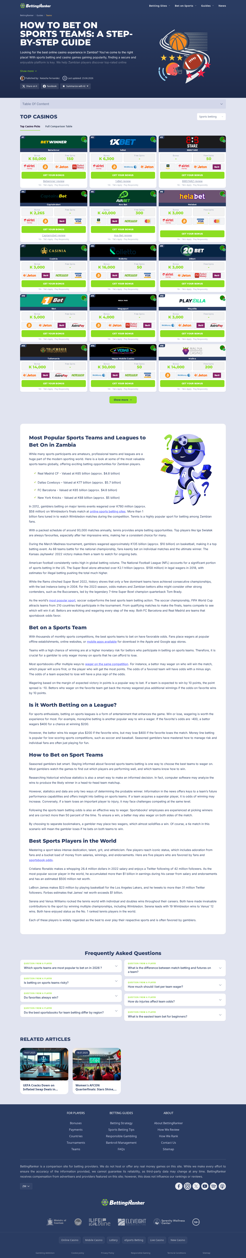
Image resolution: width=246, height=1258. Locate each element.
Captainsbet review (53, 235)
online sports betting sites (108, 511)
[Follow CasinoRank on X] (196, 1186)
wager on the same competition (106, 664)
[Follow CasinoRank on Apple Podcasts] (222, 1186)
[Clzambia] (100, 1222)
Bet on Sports (184, 5)
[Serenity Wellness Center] (169, 1222)
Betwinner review (53, 181)
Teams (75, 1149)
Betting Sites (158, 5)
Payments (76, 1130)
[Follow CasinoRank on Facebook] (178, 1186)
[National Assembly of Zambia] (78, 1222)
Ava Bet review (123, 235)
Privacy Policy (107, 1252)
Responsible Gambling (121, 1136)
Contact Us (168, 1143)
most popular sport (62, 600)
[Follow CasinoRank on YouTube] (205, 1186)
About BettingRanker (168, 1123)
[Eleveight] (132, 1222)
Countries (76, 1136)
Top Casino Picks (30, 126)
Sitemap (168, 1149)
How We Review (168, 1130)
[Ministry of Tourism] (56, 1222)
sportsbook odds (41, 860)
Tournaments (76, 1143)
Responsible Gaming (140, 1252)
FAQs (121, 1149)
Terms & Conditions (176, 1252)
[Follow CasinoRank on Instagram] (187, 1186)
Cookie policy (77, 1252)
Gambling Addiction (45, 1252)
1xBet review (123, 181)
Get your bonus (53, 175)
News (222, 5)
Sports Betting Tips (121, 1130)
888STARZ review (192, 181)
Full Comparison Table (58, 126)
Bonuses (76, 1123)
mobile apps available (102, 641)
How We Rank (168, 1136)
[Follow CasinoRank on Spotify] (213, 1186)
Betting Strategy (121, 1123)
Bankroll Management (121, 1143)
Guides (205, 5)
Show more (121, 399)
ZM (24, 1186)
